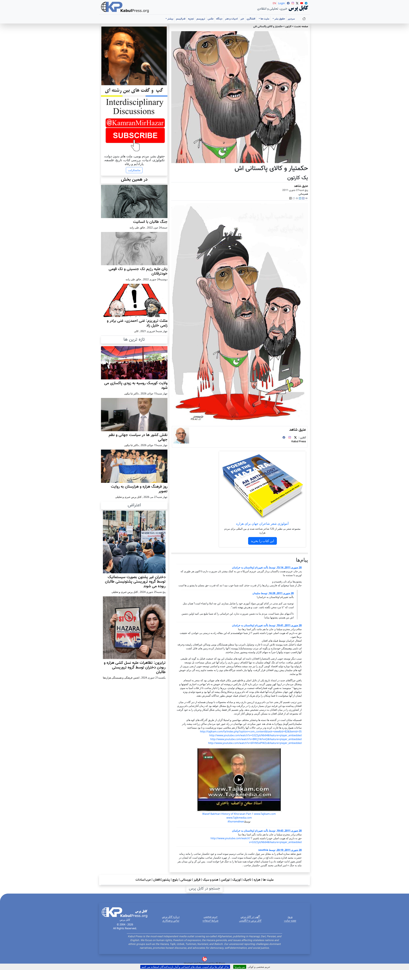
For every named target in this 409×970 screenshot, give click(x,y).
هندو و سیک (210, 879)
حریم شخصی (211, 916)
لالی (136, 331)
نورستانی (185, 879)
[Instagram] (289, 438)
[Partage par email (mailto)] (306, 198)
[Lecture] (239, 779)
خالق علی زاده (137, 227)
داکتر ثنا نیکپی (131, 393)
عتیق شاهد (301, 186)
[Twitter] (295, 438)
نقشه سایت (290, 920)
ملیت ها (268, 879)
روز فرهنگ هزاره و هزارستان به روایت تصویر (139, 489)
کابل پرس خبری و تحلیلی (128, 497)
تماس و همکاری (170, 920)
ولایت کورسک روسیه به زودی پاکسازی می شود (135, 385)
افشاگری (251, 19)
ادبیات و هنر (231, 19)
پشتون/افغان (161, 879)
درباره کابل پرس (171, 916)
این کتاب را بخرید (262, 541)
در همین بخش (134, 179)
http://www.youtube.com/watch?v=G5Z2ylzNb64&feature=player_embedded (255, 735)
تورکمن (225, 879)
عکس (210, 19)
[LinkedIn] (300, 198)
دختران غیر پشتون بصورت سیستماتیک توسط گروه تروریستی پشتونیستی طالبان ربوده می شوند (135, 581)
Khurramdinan (236, 821)
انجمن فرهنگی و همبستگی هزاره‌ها (121, 677)
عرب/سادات (143, 879)
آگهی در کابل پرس (250, 916)
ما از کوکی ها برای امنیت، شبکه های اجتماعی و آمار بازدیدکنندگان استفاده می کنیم (185, 967)
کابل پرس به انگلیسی (250, 920)
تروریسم (201, 19)
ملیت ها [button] (264, 19)
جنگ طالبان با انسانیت (150, 222)
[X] (290, 198)
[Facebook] (303, 198)
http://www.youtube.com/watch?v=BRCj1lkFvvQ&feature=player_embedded (256, 739)
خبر (242, 19)
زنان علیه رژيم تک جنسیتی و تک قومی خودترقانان (138, 271)
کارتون (288, 27)
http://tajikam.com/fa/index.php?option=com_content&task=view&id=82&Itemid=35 (251, 731)
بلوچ (175, 879)
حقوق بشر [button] (279, 19)
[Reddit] (293, 198)
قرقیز (197, 879)
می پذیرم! (240, 967)
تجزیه (191, 19)
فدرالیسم (180, 19)
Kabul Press (298, 442)
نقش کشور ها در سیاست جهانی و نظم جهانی (138, 437)
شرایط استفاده (210, 920)
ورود (290, 916)
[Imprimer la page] (297, 198)
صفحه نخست (301, 27)
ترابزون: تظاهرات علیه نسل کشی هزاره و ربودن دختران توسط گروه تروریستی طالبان (135, 667)
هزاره (257, 879)
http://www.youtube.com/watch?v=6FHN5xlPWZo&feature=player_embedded (255, 743)
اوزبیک (236, 879)
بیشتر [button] (170, 19)
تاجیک (247, 879)
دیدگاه (219, 19)
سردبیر (291, 19)
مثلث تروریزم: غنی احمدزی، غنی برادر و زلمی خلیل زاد (137, 323)
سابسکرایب (134, 170)
